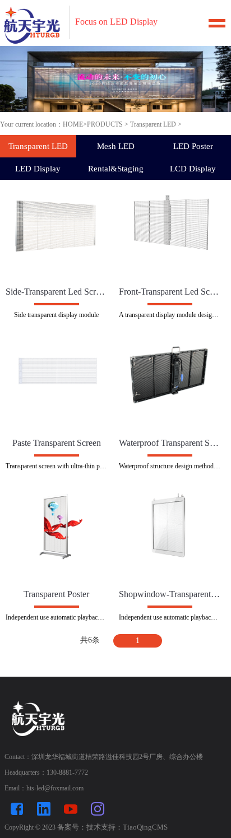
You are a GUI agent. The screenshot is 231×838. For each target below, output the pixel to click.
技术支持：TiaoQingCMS (127, 827)
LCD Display (193, 168)
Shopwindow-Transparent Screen (169, 594)
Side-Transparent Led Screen (56, 291)
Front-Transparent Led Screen (169, 291)
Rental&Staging (116, 168)
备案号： (71, 827)
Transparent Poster (56, 594)
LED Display (38, 168)
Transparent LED (153, 124)
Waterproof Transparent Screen (169, 443)
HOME (73, 124)
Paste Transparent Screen (56, 443)
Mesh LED (116, 146)
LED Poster (193, 146)
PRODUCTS (105, 124)
